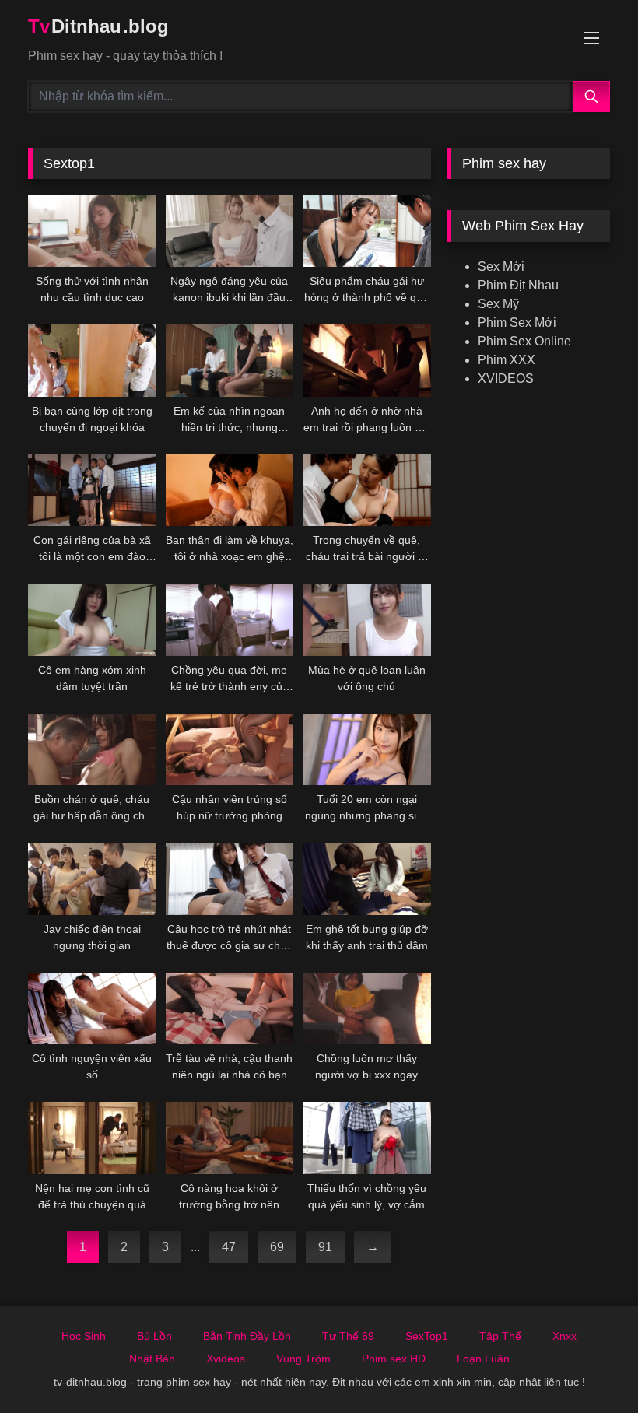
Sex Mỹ (498, 303)
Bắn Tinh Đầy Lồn (247, 1336)
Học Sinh (83, 1336)
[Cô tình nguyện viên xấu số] (92, 1009)
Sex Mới (501, 266)
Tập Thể (500, 1336)
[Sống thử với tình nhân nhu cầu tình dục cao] (92, 231)
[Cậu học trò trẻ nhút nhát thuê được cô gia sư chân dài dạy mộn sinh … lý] (230, 879)
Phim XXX (506, 359)
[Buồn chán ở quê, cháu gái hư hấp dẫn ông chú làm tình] (92, 750)
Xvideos (225, 1358)
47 (229, 1246)
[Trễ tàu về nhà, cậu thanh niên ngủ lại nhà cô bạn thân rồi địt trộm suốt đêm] (230, 1009)
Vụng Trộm (303, 1358)
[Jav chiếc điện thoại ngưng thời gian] (92, 879)
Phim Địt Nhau (518, 285)
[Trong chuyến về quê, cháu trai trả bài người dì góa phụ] (367, 490)
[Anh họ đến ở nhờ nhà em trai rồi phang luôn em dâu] (367, 360)
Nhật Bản (152, 1358)
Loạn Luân (483, 1358)
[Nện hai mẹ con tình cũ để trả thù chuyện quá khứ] (92, 1138)
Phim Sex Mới (517, 322)
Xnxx (564, 1336)
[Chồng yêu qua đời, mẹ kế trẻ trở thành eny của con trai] (230, 620)
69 (277, 1246)
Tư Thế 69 (348, 1336)
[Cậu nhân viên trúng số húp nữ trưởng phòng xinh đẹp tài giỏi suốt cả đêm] (230, 750)
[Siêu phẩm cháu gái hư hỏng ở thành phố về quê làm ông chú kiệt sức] (367, 231)
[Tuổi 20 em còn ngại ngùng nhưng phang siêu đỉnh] (367, 750)
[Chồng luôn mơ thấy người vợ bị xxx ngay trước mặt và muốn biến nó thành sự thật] (367, 1009)
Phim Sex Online (524, 341)
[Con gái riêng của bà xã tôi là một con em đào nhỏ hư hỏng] (92, 490)
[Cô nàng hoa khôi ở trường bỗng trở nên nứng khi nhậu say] (230, 1138)
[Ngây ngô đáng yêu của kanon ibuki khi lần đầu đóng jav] (230, 231)
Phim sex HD (394, 1358)
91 (325, 1246)
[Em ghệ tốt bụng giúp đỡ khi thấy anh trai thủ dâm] (367, 879)
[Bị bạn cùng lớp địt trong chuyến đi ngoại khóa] (92, 360)
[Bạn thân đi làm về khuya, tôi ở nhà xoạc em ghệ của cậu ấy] (230, 490)
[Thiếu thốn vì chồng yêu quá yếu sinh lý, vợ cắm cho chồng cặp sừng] (367, 1138)
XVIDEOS (506, 378)
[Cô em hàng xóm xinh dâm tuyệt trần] (92, 620)
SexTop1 (426, 1336)
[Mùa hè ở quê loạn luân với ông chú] (367, 620)
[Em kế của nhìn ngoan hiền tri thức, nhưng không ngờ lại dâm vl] (230, 360)
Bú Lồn (154, 1336)
